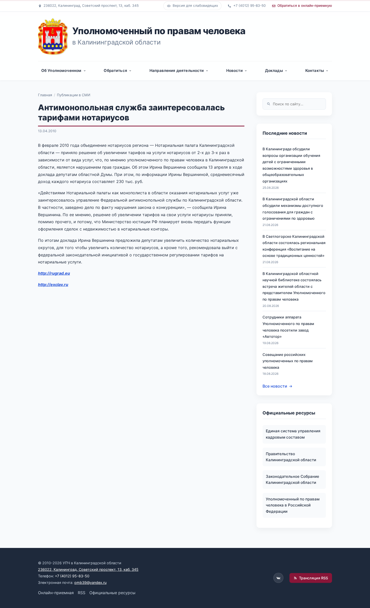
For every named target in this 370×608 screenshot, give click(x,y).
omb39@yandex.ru (90, 582)
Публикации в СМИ (73, 95)
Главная (45, 95)
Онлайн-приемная (56, 592)
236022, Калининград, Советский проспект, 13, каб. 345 (88, 569)
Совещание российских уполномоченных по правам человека (288, 360)
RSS (81, 592)
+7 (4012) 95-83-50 (72, 576)
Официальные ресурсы (112, 592)
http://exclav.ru (53, 284)
